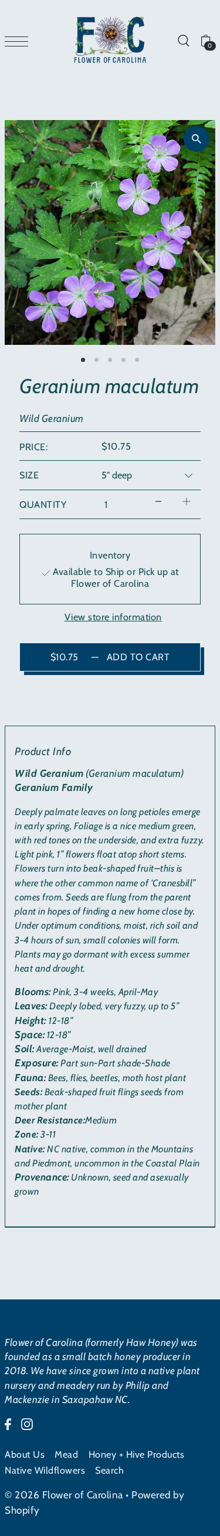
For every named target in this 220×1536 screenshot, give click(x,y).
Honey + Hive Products (137, 1454)
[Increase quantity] (186, 501)
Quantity (42, 504)
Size (29, 475)
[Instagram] (27, 1423)
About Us (25, 1454)
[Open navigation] (19, 40)
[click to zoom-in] (196, 139)
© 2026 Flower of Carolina (64, 1495)
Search (109, 1470)
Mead (66, 1454)
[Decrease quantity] (158, 501)
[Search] (183, 40)
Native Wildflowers (45, 1470)
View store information (113, 616)
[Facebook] (8, 1423)
